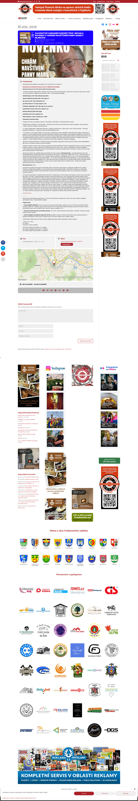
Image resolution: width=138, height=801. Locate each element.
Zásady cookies (5, 798)
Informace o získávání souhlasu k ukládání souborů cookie (23, 798)
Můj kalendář (27, 284)
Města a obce (60, 18)
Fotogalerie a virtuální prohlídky (26, 419)
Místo (63, 238)
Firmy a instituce (74, 18)
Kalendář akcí (48, 18)
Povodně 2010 (21, 427)
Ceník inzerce (110, 1)
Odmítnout (105, 793)
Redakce (109, 18)
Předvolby (125, 793)
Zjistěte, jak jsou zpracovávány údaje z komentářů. (58, 349)
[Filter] (102, 56)
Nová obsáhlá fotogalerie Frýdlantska (28, 423)
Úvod (39, 18)
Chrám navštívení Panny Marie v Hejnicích (71, 241)
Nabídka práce (88, 18)
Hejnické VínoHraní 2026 (32, 477)
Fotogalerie (99, 18)
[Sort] (105, 56)
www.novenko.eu (27, 193)
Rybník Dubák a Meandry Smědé (26, 434)
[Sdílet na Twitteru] (48, 290)
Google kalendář (40, 284)
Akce (94, 1)
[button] (135, 789)
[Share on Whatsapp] (59, 290)
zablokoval (109, 460)
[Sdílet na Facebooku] (44, 290)
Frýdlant (20, 438)
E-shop (117, 18)
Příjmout (84, 793)
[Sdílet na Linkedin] (52, 290)
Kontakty (117, 1)
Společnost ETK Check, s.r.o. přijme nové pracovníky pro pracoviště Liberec (28, 495)
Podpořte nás (101, 1)
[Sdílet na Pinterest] (55, 290)
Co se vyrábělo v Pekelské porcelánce (28, 440)
